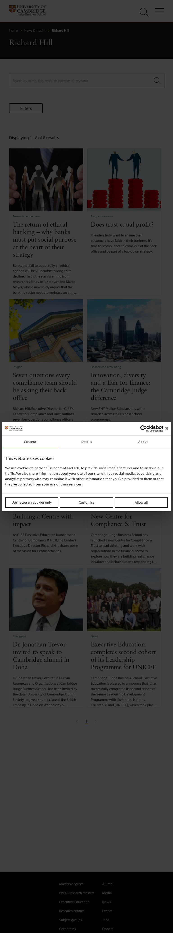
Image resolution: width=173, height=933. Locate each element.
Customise (86, 502)
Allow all (141, 502)
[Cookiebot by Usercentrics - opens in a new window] (148, 428)
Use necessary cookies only (31, 502)
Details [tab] (86, 441)
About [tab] (143, 441)
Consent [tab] (30, 441)
